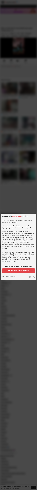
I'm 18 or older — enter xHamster (18, 270)
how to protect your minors (9, 276)
